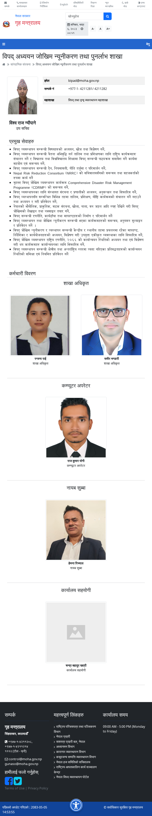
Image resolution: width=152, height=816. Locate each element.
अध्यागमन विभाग (65, 746)
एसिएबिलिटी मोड (78, 4)
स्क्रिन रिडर (94, 4)
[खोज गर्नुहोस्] (108, 16)
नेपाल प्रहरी (63, 736)
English (64, 4)
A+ (108, 29)
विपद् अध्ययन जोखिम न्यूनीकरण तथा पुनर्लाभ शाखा (64, 64)
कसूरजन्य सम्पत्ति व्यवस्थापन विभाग (76, 757)
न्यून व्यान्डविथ (109, 4)
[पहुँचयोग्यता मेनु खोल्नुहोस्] (76, 805)
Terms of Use (15, 788)
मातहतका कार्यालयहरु (22, 4)
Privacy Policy (38, 788)
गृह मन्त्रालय (27, 22)
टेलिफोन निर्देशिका (44, 4)
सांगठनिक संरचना (20, 64)
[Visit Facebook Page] (9, 783)
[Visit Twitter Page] (18, 783)
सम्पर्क (7, 6)
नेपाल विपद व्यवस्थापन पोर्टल (72, 777)
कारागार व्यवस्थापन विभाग (71, 752)
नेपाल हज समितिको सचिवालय (73, 762)
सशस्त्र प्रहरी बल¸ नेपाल (70, 741)
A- (93, 29)
